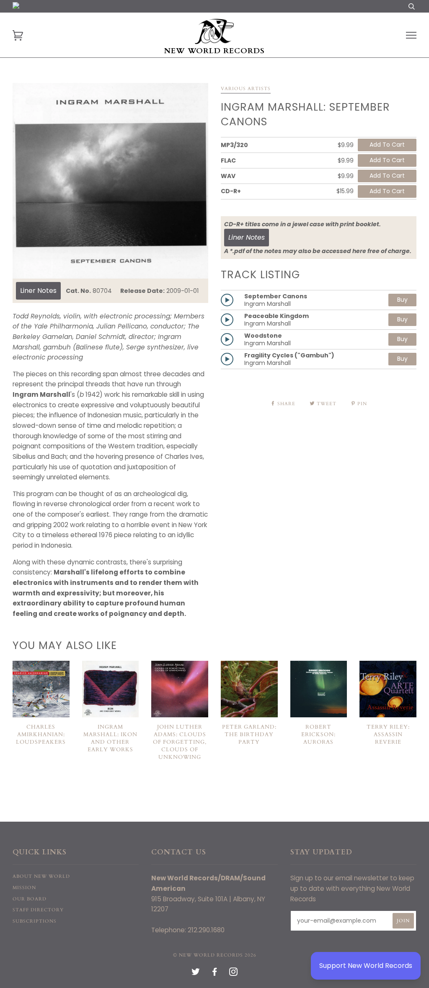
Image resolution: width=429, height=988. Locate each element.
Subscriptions (35, 921)
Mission (24, 888)
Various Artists (246, 88)
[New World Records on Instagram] (233, 973)
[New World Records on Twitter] (195, 973)
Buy (402, 299)
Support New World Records (365, 965)
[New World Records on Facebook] (214, 973)
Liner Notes (38, 290)
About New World (41, 876)
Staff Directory (38, 910)
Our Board (30, 899)
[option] (110, 181)
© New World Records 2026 (214, 955)
